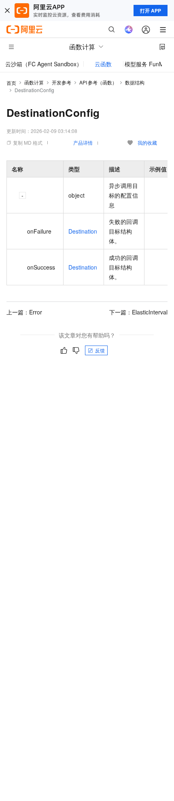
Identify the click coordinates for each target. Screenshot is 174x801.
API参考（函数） (98, 82)
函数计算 (34, 82)
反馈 (100, 350)
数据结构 (134, 82)
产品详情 (83, 142)
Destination (82, 231)
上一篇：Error (24, 312)
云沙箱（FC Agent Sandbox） (43, 64)
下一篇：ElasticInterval (138, 312)
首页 (11, 82)
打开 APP (150, 10)
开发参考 (61, 82)
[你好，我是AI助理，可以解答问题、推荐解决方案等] (128, 29)
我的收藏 (147, 142)
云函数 (103, 64)
